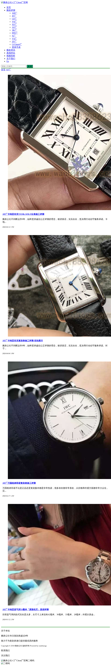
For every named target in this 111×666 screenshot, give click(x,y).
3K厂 (14, 30)
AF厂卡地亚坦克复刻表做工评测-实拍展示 (22, 340)
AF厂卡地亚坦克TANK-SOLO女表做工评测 (23, 214)
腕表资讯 (10, 50)
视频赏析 (10, 56)
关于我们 (10, 58)
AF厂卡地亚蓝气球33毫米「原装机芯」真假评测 (25, 609)
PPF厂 (15, 33)
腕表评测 (10, 10)
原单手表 (16, 47)
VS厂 (14, 39)
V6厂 (14, 21)
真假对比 (10, 53)
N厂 (14, 36)
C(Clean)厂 (17, 44)
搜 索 (30, 66)
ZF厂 (14, 41)
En (7, 61)
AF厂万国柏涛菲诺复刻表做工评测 (19, 483)
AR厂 (14, 13)
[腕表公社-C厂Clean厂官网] (14, 2)
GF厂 (14, 19)
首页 (8, 7)
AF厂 (14, 27)
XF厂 (14, 24)
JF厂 (14, 16)
